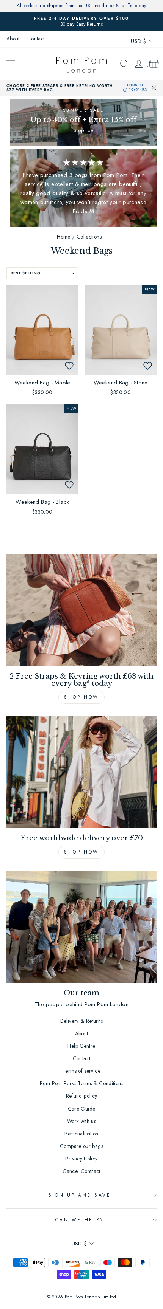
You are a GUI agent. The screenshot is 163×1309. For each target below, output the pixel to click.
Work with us (81, 1121)
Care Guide (82, 1108)
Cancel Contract (81, 1171)
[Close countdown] (154, 87)
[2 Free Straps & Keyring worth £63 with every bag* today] (81, 610)
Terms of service (81, 1071)
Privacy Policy (81, 1158)
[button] (69, 365)
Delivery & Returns (81, 1021)
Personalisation (81, 1133)
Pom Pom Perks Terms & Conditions (81, 1083)
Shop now (81, 697)
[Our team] (81, 927)
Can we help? (79, 1219)
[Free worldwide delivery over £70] (81, 772)
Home (63, 236)
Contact (36, 38)
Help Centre (81, 1046)
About (13, 38)
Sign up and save (80, 1195)
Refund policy (81, 1096)
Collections (89, 236)
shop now (81, 852)
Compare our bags (81, 1146)
